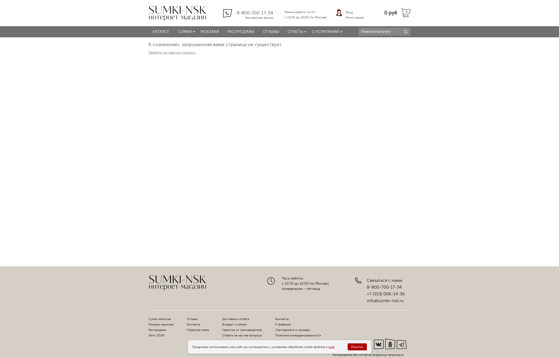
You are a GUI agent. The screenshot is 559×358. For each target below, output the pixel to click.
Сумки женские (159, 319)
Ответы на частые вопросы (242, 335)
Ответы (295, 31)
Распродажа (241, 31)
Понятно (357, 347)
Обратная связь (198, 330)
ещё (331, 347)
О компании (325, 31)
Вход (349, 12)
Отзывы (271, 31)
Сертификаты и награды (292, 330)
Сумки (185, 31)
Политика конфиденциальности (298, 335)
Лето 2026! (156, 335)
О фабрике (283, 324)
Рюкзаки (209, 31)
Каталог (161, 31)
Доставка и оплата (235, 319)
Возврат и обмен (234, 324)
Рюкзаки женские (161, 324)
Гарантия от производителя (242, 330)
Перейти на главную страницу (172, 53)
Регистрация (355, 17)
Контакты (193, 324)
